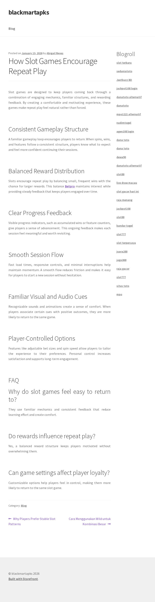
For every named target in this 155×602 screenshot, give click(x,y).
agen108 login (125, 131)
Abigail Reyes (55, 53)
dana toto (122, 140)
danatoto (122, 105)
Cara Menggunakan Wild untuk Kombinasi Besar (90, 521)
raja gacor (122, 268)
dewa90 (121, 157)
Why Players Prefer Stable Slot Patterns (32, 521)
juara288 (121, 251)
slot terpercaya (126, 243)
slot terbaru (124, 62)
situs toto (122, 286)
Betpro (70, 186)
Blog (11, 28)
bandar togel (124, 225)
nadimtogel (123, 123)
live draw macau (126, 183)
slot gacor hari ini (127, 191)
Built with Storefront (23, 579)
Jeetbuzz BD (124, 80)
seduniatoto (124, 71)
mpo (119, 294)
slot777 (121, 234)
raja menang (124, 200)
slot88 (120, 174)
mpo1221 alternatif (128, 114)
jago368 (121, 260)
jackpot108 (123, 208)
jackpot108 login (126, 88)
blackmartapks (28, 12)
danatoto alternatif (129, 97)
